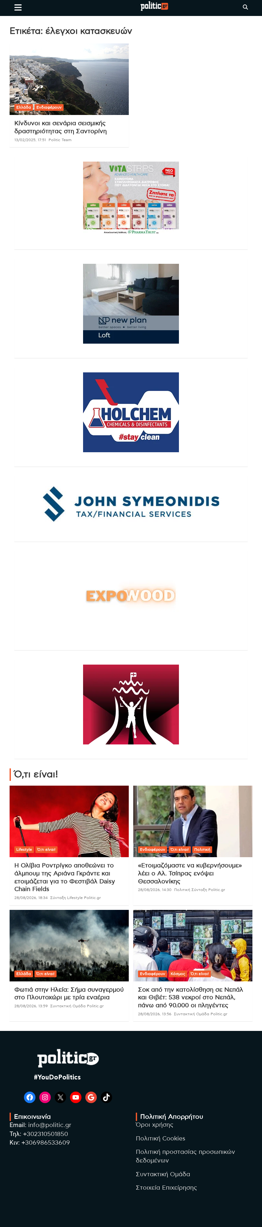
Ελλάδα (23, 107)
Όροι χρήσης (154, 1125)
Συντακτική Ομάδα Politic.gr (77, 1006)
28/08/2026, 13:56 (154, 1014)
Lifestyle (24, 849)
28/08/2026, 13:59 (31, 1006)
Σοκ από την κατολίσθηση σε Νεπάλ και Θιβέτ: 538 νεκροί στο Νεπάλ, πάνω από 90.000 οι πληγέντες (190, 998)
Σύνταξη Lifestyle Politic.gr (75, 898)
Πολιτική (202, 849)
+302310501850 (45, 1134)
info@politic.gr (49, 1125)
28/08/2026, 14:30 (155, 890)
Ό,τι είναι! (46, 849)
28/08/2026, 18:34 (31, 898)
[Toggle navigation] (18, 7)
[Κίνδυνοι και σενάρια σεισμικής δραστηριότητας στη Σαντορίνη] (69, 79)
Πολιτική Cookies (160, 1139)
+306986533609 (45, 1143)
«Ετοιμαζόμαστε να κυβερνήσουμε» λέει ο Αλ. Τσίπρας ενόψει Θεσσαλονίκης (190, 873)
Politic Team (60, 140)
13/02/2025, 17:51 (30, 140)
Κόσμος (178, 974)
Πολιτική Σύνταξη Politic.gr (199, 890)
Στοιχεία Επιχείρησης (166, 1188)
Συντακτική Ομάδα (163, 1174)
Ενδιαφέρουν (49, 107)
